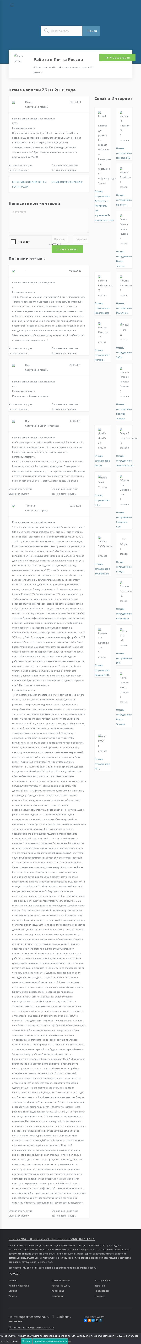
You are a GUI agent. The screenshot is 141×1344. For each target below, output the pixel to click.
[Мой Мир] (93, 1320)
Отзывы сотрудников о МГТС (102, 764)
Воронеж (100, 1285)
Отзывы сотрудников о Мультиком (124, 308)
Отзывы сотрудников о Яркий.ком (124, 200)
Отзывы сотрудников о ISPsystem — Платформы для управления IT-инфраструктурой (104, 205)
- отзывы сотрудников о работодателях (52, 1238)
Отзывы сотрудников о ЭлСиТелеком (102, 569)
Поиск (92, 30)
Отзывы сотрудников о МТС (124, 658)
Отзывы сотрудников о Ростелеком (124, 613)
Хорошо (26, 1341)
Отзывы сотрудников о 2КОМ (124, 352)
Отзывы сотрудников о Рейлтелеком (102, 308)
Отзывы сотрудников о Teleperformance (125, 461)
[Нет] (69, 1341)
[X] (96, 1320)
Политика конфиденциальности (31, 1327)
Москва (13, 1280)
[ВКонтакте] (85, 1320)
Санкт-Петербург (61, 1280)
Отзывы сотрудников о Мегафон (102, 355)
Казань (13, 1295)
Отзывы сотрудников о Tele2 (102, 500)
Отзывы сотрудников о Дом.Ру (102, 461)
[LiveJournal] (100, 1320)
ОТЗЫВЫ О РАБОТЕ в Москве (67, 182)
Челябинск (57, 1295)
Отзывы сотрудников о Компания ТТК (102, 670)
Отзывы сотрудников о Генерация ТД (124, 153)
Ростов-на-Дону (61, 1285)
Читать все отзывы (117, 57)
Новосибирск (102, 1290)
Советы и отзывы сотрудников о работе (46, 6)
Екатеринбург (102, 1280)
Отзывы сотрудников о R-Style (124, 567)
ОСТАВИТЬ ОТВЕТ (67, 249)
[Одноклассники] (89, 1320)
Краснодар (58, 1290)
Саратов (99, 1295)
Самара (13, 1290)
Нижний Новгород (19, 1285)
